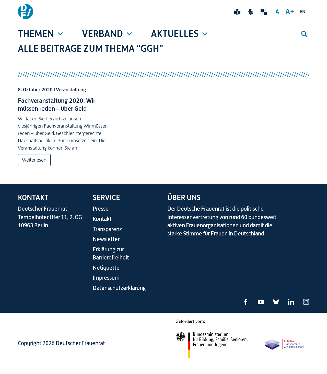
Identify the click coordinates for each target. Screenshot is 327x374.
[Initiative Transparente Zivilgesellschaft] (284, 344)
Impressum (106, 277)
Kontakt (102, 219)
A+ (289, 11)
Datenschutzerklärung (119, 288)
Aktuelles (174, 33)
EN (302, 11)
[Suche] (304, 33)
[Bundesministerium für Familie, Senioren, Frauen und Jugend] (212, 342)
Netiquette (106, 267)
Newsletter (106, 239)
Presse (101, 208)
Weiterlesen (34, 160)
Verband (102, 33)
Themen (36, 33)
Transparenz (107, 229)
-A (276, 11)
